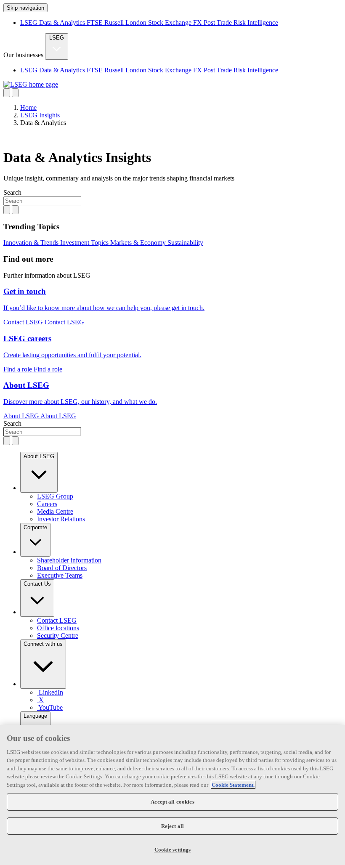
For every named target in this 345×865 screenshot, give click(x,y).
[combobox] (42, 200)
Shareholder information (69, 560)
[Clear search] (6, 209)
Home (28, 107)
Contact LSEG (57, 620)
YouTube (50, 707)
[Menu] (15, 92)
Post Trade (219, 22)
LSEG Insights (40, 115)
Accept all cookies (172, 802)
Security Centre (57, 635)
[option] (181, 70)
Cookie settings (172, 849)
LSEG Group (55, 496)
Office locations (58, 628)
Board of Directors (62, 567)
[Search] (6, 92)
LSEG (29, 22)
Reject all (172, 826)
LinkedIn (51, 692)
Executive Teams (59, 575)
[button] (39, 472)
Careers (47, 503)
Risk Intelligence (256, 22)
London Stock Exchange (159, 22)
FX (198, 22)
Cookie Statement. (233, 785)
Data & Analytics (63, 22)
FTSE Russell (106, 22)
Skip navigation (25, 8)
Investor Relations (61, 519)
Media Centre (55, 511)
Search (12, 192)
